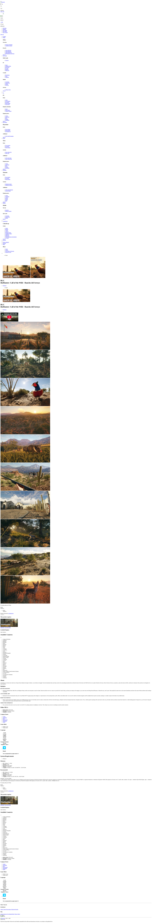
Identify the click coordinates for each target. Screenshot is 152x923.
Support (1, 914)
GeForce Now (8, 89)
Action (6, 115)
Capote (6, 230)
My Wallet (5, 31)
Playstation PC (8, 131)
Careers (6, 250)
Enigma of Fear (8, 232)
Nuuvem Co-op (8, 252)
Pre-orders (7, 102)
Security (16, 909)
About (6, 249)
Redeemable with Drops (9, 53)
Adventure (7, 116)
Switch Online (8, 190)
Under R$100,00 (8, 52)
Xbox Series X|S (8, 152)
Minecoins (7, 70)
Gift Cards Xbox (8, 158)
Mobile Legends (8, 211)
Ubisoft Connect (8, 111)
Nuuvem (6, 60)
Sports (6, 199)
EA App (6, 68)
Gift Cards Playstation (9, 136)
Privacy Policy (17, 914)
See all (4, 54)
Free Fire (7, 85)
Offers (6, 100)
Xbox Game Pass (8, 159)
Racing (6, 198)
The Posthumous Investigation (11, 236)
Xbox (6, 76)
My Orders (5, 30)
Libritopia (7, 234)
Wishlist (4, 29)
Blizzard (6, 69)
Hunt (4, 718)
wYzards (7, 237)
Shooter (6, 119)
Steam (6, 65)
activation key (11, 613)
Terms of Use (6, 914)
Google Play (7, 82)
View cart (2, 11)
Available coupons (8, 45)
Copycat (6, 231)
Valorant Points (8, 66)
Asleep (6, 228)
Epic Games (7, 110)
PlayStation (7, 75)
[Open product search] (0, 5)
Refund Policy (11, 914)
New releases (7, 101)
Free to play (7, 104)
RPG (6, 118)
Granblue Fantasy (8, 233)
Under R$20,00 (8, 50)
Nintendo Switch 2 (8, 185)
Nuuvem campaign (8, 44)
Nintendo (7, 77)
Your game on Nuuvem (9, 251)
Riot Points (7, 67)
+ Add (1, 22)
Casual (6, 197)
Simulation (7, 120)
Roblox (6, 84)
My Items (4, 28)
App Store (7, 81)
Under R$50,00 (8, 51)
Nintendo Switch (8, 184)
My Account (5, 32)
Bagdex (6, 229)
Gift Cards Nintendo (9, 189)
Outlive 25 (7, 235)
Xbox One (7, 153)
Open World (5, 719)
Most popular (7, 103)
